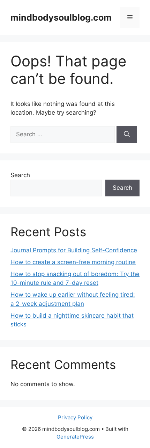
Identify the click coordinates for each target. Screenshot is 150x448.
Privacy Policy (75, 417)
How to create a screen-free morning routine (73, 262)
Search (20, 175)
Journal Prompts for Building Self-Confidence (73, 250)
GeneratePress (75, 436)
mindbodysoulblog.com (61, 17)
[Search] (127, 134)
